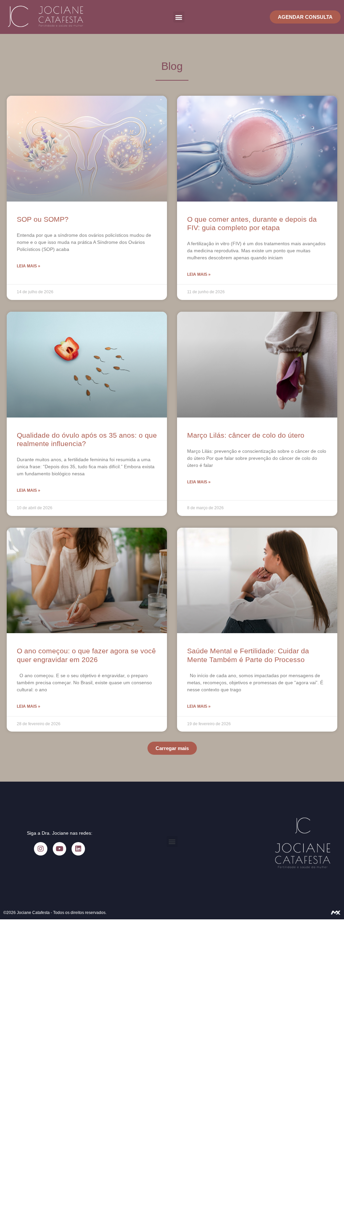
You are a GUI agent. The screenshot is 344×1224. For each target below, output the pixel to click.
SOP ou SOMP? (43, 219)
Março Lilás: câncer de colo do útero (245, 435)
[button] (178, 17)
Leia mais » (28, 266)
